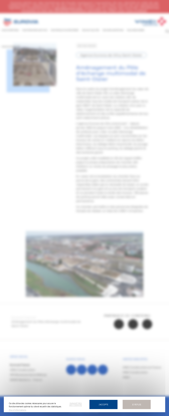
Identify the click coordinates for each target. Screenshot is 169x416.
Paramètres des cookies (75, 404)
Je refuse (136, 404)
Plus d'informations (17, 409)
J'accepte (103, 404)
